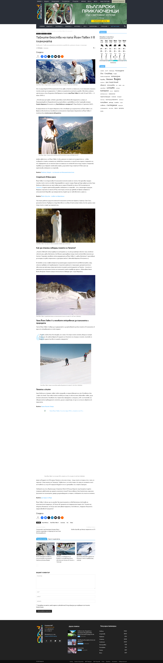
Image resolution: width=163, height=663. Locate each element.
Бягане (83, 1)
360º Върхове (96, 661)
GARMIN (102, 71)
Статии (49, 33)
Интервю (77, 26)
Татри (71, 522)
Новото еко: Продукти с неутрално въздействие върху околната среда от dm (86, 632)
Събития (49, 26)
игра (123, 85)
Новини (42, 26)
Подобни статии (41, 539)
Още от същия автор (54, 539)
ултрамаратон (104, 108)
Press (103, 661)
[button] (125, 26)
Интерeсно (44, 33)
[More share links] (62, 56)
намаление (112, 94)
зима (120, 85)
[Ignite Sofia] (72, 650)
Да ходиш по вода (46, 498)
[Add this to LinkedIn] (52, 56)
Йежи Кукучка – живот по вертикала (52, 196)
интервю (111, 88)
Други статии (74, 626)
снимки (116, 102)
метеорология (103, 94)
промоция (121, 99)
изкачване (102, 88)
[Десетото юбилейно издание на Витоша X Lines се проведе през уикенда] (86, 549)
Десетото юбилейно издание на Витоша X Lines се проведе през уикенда (85, 558)
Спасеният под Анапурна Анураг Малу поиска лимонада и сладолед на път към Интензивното (48, 531)
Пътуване (58, 26)
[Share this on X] (48, 56)
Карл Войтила (45, 522)
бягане (109, 79)
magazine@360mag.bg (51, 636)
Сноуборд (108, 74)
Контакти (114, 661)
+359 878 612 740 (49, 627)
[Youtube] (60, 641)
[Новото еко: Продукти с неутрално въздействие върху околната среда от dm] (72, 633)
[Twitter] (55, 641)
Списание (104, 26)
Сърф (115, 73)
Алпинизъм (80, 643)
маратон (116, 91)
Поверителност (123, 661)
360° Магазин (115, 26)
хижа (101, 111)
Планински (65, 1)
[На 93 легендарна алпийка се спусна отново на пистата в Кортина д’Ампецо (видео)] (45, 549)
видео (117, 79)
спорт (121, 102)
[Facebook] (46, 641)
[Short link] (59, 56)
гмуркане (102, 82)
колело (111, 91)
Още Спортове (105, 1)
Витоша (111, 71)
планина (113, 97)
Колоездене (119, 71)
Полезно (68, 26)
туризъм (120, 105)
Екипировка (93, 26)
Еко (85, 26)
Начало (38, 31)
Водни (46, 1)
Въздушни (55, 1)
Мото (95, 1)
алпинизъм (115, 76)
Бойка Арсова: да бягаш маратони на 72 (83, 529)
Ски (67, 522)
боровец (102, 79)
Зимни (39, 1)
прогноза (102, 99)
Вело (89, 1)
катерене (104, 91)
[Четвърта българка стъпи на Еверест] (72, 642)
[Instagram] (51, 641)
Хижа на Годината (118, 1)
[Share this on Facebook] (42, 56)
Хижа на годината (105, 76)
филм (116, 108)
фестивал (111, 108)
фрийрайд (121, 108)
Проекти (108, 661)
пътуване (104, 102)
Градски (75, 1)
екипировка (111, 85)
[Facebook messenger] (45, 56)
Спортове (102, 634)
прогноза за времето (112, 99)
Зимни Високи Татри (47, 406)
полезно (119, 97)
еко (116, 85)
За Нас (71, 661)
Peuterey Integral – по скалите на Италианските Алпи (57, 172)
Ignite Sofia (81, 648)
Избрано (38, 33)
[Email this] (55, 56)
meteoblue (113, 62)
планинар (63, 522)
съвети (102, 105)
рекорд (111, 102)
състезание (112, 105)
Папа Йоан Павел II (54, 522)
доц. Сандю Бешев (112, 82)
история (118, 88)
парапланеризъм (105, 97)
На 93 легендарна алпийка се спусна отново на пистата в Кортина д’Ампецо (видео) (44, 558)
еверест (103, 85)
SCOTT (106, 71)
